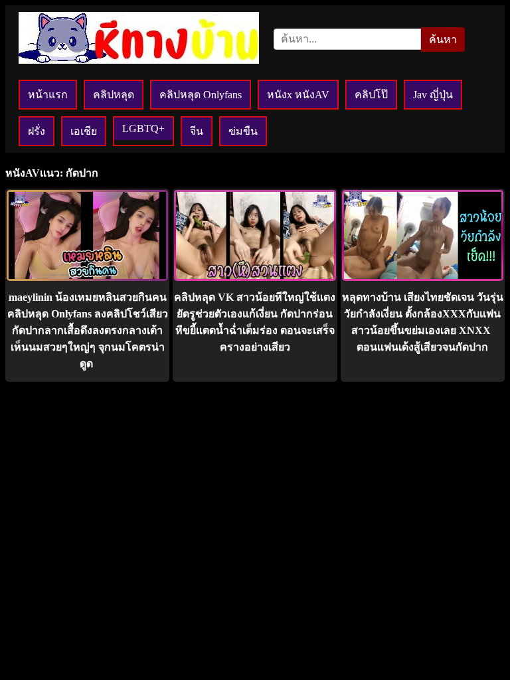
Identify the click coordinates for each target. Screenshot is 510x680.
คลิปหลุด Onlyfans (200, 94)
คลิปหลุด (113, 94)
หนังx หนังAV (298, 94)
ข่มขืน (243, 131)
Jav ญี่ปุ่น (433, 94)
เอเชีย (83, 131)
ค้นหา (443, 39)
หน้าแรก (48, 94)
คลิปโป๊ (371, 94)
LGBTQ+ (143, 128)
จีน (196, 131)
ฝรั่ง (36, 131)
